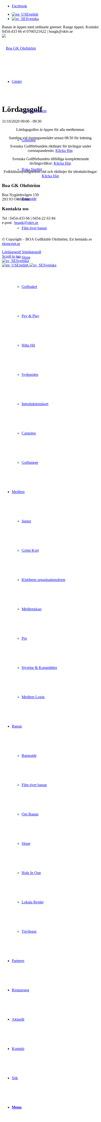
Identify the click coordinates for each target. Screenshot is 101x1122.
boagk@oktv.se (26, 223)
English (23, 265)
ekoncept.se (11, 244)
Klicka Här (63, 150)
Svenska (22, 261)
